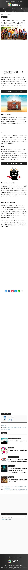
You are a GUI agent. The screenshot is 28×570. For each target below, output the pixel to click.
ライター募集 (12, 557)
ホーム (7, 557)
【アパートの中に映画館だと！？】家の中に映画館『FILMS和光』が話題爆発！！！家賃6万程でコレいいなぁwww (17, 470)
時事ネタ (23, 11)
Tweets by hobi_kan (6, 519)
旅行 (3, 425)
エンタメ (4, 8)
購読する (5, 514)
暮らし (4, 11)
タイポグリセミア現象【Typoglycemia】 (17, 441)
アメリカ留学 (4, 427)
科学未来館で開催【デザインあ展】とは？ (17, 450)
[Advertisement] (14, 55)
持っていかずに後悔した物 (16, 427)
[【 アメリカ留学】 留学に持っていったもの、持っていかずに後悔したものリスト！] (15, 291)
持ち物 (9, 427)
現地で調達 (8, 429)
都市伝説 (14, 11)
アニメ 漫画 (14, 8)
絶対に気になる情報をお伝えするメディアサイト (14, 565)
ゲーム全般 (23, 8)
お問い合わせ (19, 557)
